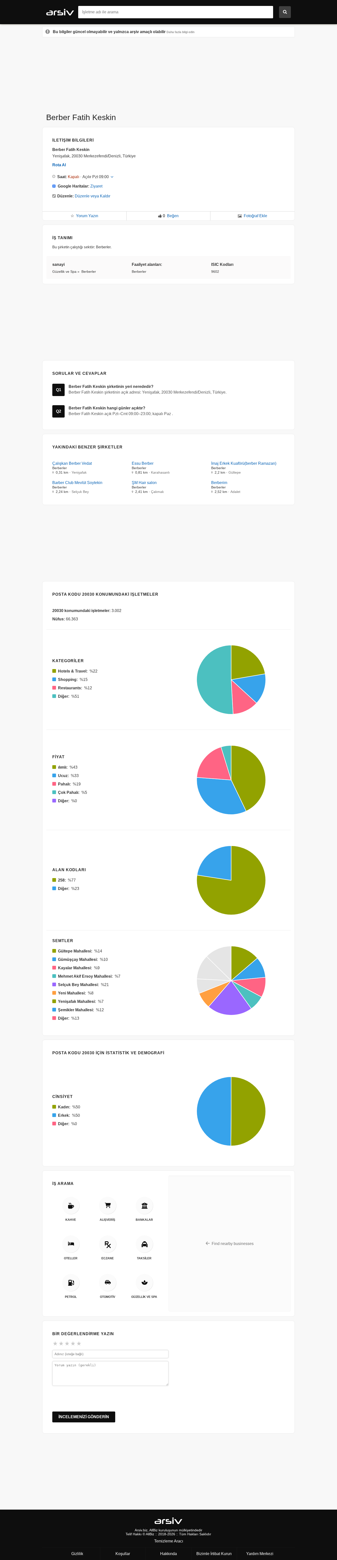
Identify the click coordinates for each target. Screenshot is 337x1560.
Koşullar (122, 1554)
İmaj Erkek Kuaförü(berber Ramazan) (243, 463)
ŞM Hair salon (144, 483)
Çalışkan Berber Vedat (72, 463)
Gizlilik (77, 1554)
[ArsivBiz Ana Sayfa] (62, 12)
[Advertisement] (168, 73)
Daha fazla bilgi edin (180, 32)
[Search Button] (285, 12)
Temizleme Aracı (168, 1541)
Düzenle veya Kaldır (92, 196)
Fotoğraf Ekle (255, 216)
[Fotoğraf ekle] (240, 215)
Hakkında (168, 1554)
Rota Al (59, 165)
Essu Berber (142, 463)
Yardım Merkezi (259, 1554)
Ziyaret (96, 186)
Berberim (219, 483)
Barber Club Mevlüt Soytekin (77, 483)
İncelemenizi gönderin (83, 1417)
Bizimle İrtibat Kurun (214, 1554)
